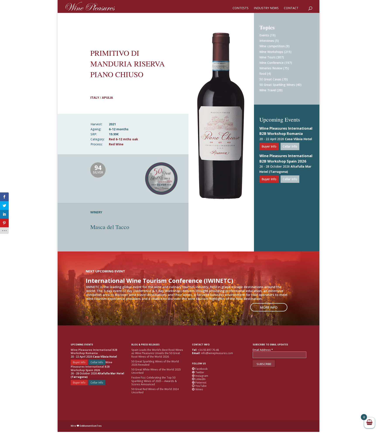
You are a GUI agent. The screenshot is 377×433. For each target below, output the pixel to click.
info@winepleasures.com (217, 353)
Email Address (263, 350)
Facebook (199, 369)
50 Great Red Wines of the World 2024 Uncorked (155, 390)
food (262, 73)
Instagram (200, 376)
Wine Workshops (271, 52)
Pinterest (199, 382)
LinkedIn (199, 379)
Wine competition (272, 46)
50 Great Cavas (270, 79)
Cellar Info (290, 146)
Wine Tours (267, 57)
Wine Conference (271, 63)
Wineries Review (270, 68)
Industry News (266, 8)
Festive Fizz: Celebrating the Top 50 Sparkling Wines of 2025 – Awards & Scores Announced (154, 381)
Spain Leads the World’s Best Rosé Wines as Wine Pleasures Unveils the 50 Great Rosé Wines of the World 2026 (157, 353)
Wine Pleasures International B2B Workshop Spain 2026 (285, 158)
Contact (291, 8)
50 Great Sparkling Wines (277, 85)
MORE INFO (269, 307)
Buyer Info (269, 146)
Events (264, 35)
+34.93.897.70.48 (208, 350)
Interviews (266, 41)
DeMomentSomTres (91, 425)
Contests (240, 8)
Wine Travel (267, 90)
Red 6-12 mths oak (123, 139)
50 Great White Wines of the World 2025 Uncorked (156, 371)
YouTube (199, 386)
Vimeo (197, 389)
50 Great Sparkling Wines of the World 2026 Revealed (155, 363)
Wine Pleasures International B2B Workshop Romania (285, 131)
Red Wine (116, 144)
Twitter (198, 372)
